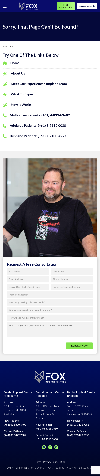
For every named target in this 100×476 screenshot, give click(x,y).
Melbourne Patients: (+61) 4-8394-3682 (40, 115)
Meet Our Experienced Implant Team (39, 84)
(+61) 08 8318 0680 (47, 428)
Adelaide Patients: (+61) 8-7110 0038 (38, 125)
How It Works (21, 105)
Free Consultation (65, 6)
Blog (62, 461)
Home (15, 63)
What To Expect (23, 94)
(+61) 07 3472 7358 (78, 424)
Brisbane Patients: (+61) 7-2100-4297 (38, 136)
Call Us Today (85, 6)
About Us (18, 73)
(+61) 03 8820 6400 (15, 424)
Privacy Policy (50, 461)
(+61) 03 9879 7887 (15, 435)
